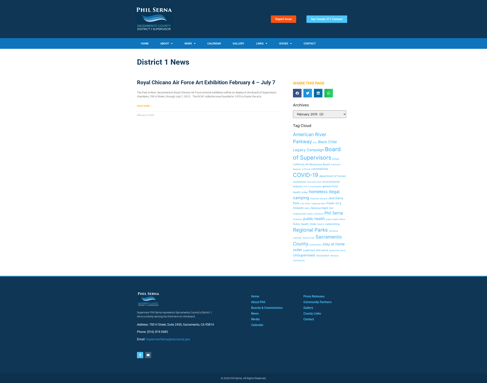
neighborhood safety (303, 214)
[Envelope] (148, 355)
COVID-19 (305, 175)
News (188, 43)
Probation (297, 219)
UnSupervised (304, 255)
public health (314, 219)
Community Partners (317, 302)
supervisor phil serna (315, 250)
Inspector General (318, 198)
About (164, 43)
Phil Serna (333, 213)
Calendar (214, 43)
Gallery (238, 43)
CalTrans (306, 169)
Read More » (144, 106)
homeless (318, 191)
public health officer (335, 219)
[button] (297, 93)
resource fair (308, 238)
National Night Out (322, 208)
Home (145, 43)
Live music (305, 203)
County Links (312, 313)
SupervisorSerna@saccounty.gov (168, 339)
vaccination (322, 255)
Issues (283, 43)
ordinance (318, 214)
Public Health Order (304, 224)
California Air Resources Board (311, 164)
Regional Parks (310, 230)
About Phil (258, 302)
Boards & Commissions (267, 308)
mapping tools (318, 203)
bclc (315, 142)
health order (300, 192)
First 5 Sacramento (312, 186)
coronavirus (319, 169)
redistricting (332, 224)
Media (255, 319)
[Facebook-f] (140, 355)
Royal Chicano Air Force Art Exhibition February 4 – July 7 (206, 82)
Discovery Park (314, 182)
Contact (310, 43)
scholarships (315, 244)
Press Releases (314, 296)
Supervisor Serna (337, 250)
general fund (330, 186)
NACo (307, 208)
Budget (335, 159)
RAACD (320, 224)
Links (260, 43)
